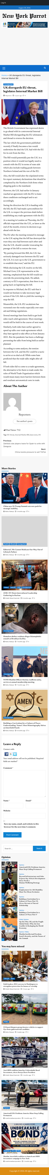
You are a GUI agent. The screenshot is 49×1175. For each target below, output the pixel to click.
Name (6, 801)
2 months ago (26, 1075)
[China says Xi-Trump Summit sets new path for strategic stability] (25, 488)
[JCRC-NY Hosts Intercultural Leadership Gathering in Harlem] (25, 575)
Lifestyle (12, 544)
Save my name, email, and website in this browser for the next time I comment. (21, 825)
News (12, 978)
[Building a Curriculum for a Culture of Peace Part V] (9, 912)
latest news (33, 435)
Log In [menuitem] (3, 3)
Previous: (24, 443)
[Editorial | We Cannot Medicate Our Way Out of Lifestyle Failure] (25, 531)
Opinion (21, 865)
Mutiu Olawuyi (9, 511)
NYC (18, 587)
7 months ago (21, 641)
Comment (8, 768)
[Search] (44, 68)
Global (21, 919)
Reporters (8, 95)
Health (6, 544)
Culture (6, 587)
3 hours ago (26, 989)
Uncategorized (8, 84)
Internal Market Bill (22, 435)
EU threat (10, 435)
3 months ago (21, 511)
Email (29, 801)
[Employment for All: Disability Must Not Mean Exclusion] (9, 890)
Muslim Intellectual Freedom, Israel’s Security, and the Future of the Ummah (32, 936)
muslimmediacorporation (13, 1118)
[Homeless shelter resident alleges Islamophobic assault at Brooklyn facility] (25, 618)
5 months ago (21, 555)
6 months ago (26, 598)
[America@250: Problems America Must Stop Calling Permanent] (9, 867)
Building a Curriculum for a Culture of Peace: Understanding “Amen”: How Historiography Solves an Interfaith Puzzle (24, 725)
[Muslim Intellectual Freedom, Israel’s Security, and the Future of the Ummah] (9, 935)
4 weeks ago (21, 1032)
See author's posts (24, 421)
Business (6, 1064)
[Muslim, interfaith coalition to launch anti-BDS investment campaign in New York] (25, 1138)
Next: (30, 450)
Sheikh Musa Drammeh (12, 598)
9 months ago (21, 730)
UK (39, 435)
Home (4, 75)
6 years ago (18, 95)
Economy (7, 1151)
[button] (7, 754)
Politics (27, 932)
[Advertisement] (24, 49)
